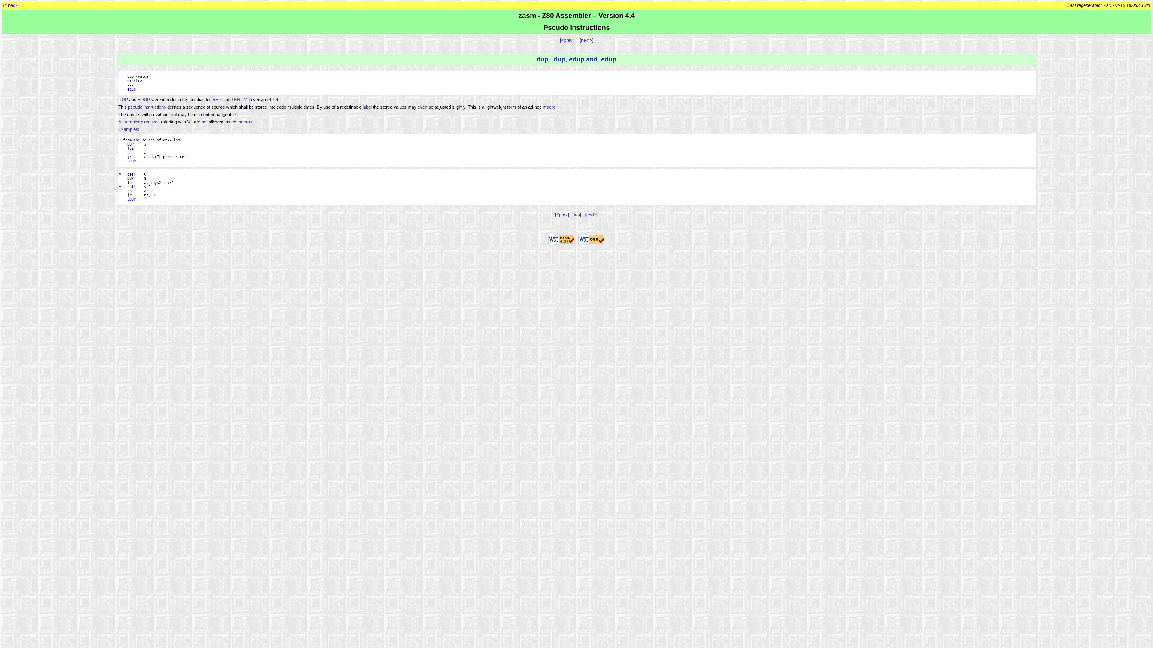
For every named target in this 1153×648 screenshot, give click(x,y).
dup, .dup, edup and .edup (576, 59)
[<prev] (567, 40)
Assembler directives (139, 121)
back (13, 5)
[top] (577, 214)
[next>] (586, 40)
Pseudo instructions (576, 28)
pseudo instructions (147, 107)
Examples (128, 129)
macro (549, 107)
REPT (218, 99)
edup (131, 89)
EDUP (144, 99)
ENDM (240, 99)
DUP (123, 99)
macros (244, 121)
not (204, 121)
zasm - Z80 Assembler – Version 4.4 (577, 16)
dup (130, 76)
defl (131, 174)
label (367, 107)
